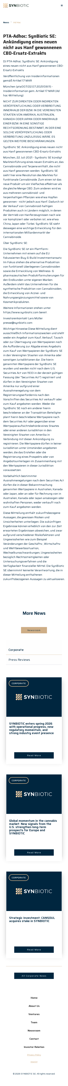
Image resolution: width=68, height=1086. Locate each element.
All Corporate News (34, 976)
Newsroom (34, 630)
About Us (34, 1006)
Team (34, 1022)
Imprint (34, 1061)
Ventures (34, 1014)
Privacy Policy (34, 1055)
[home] (16, 5)
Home (34, 998)
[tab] (34, 650)
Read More (34, 755)
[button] (62, 6)
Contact (34, 1039)
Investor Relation (34, 1047)
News (6, 22)
